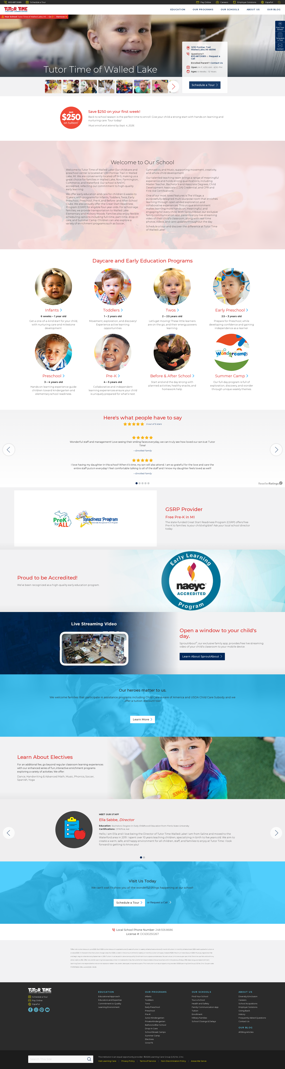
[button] (137, 483)
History (242, 1014)
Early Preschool (152, 1007)
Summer (230, 376)
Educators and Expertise (110, 1000)
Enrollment (197, 1014)
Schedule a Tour (38, 2)
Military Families (199, 1018)
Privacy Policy (128, 1061)
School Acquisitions (248, 1003)
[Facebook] (30, 1010)
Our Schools (230, 9)
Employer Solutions (246, 2)
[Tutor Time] (14, 8)
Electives (149, 1039)
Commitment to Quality (109, 1003)
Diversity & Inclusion (248, 996)
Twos (147, 1003)
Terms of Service (148, 1061)
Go (50, 16)
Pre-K (148, 1014)
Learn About (200, 656)
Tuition (195, 1010)
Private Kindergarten (155, 1021)
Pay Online (206, 2)
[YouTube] (47, 1010)
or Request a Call (157, 902)
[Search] (89, 1059)
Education (177, 9)
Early (230, 310)
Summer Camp (152, 1035)
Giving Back (244, 1010)
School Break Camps (155, 1032)
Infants (148, 996)
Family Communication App (205, 1007)
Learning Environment (108, 1007)
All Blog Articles (246, 1032)
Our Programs (203, 9)
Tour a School (198, 1000)
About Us (253, 9)
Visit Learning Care (107, 1061)
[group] (53, 86)
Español (269, 2)
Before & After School (155, 1025)
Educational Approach (109, 996)
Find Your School (200, 996)
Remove (60, 16)
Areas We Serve (198, 1061)
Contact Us (216, 63)
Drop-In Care (151, 1028)
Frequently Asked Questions (252, 1018)
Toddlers (149, 1000)
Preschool (150, 1010)
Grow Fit (149, 1043)
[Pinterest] (41, 1010)
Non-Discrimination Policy (173, 1061)
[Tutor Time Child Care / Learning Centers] (40, 990)
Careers (224, 2)
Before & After (170, 376)
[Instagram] (36, 1010)
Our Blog (274, 9)
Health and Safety (200, 1003)
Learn (141, 719)
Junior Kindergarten (154, 1018)
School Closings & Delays (204, 1021)
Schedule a (203, 85)
